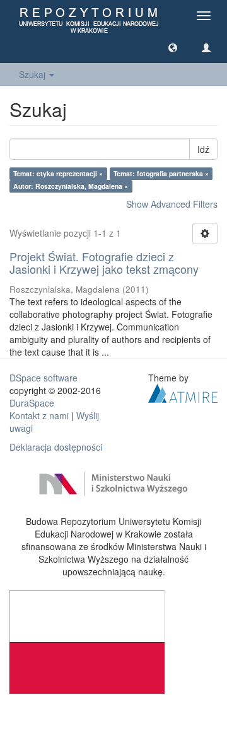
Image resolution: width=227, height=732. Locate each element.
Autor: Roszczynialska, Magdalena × (70, 186)
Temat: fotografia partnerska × (161, 173)
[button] (172, 47)
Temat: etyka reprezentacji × (58, 173)
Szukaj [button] (33, 74)
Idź (203, 149)
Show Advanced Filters (172, 204)
